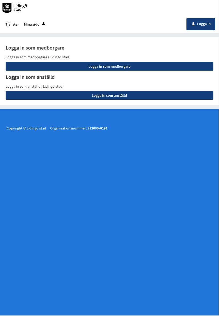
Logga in (201, 23)
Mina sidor (32, 24)
